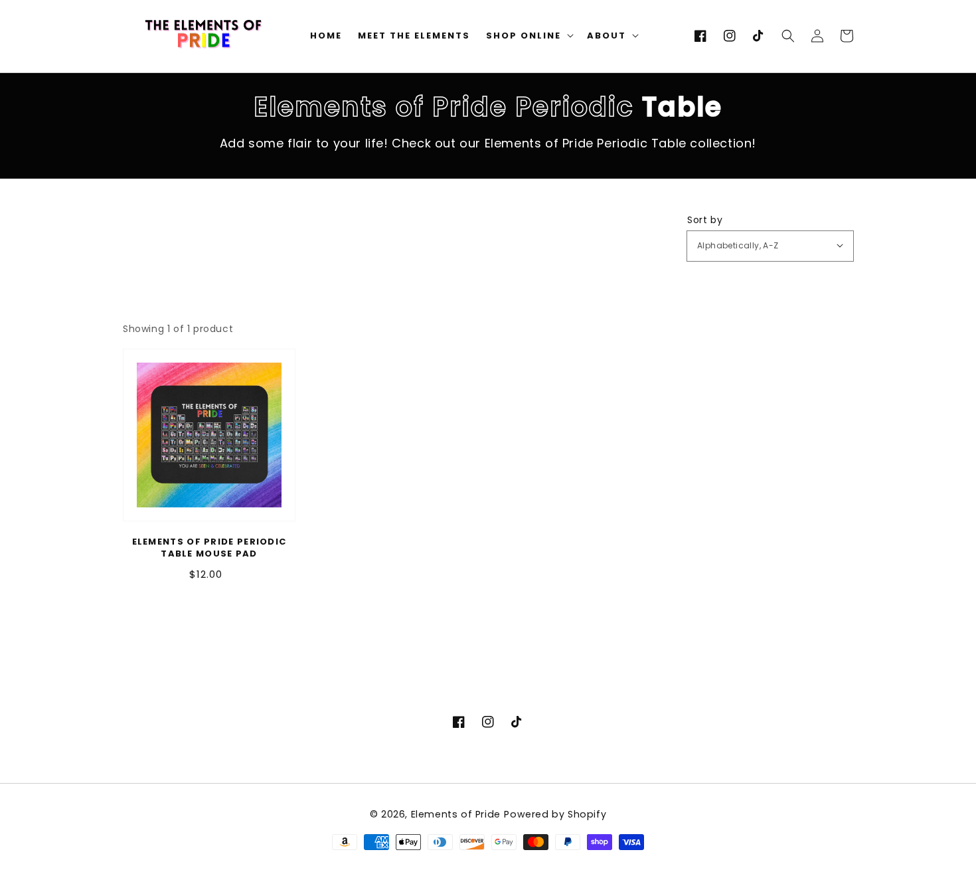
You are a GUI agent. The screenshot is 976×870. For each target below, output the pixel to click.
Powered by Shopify (555, 814)
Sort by (704, 219)
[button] (788, 35)
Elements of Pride (456, 814)
